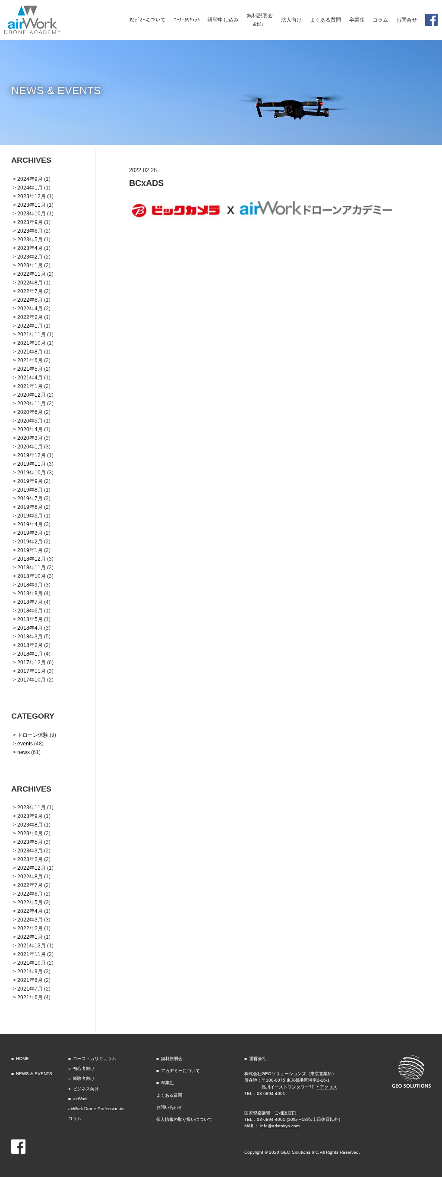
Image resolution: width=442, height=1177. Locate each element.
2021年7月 (30, 988)
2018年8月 (30, 593)
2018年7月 (30, 602)
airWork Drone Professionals (96, 1108)
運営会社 (257, 1058)
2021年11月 (31, 334)
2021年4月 (30, 377)
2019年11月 (31, 464)
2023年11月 (31, 205)
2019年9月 (30, 481)
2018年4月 (30, 628)
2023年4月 (30, 248)
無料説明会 (172, 1058)
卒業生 (167, 1082)
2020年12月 (31, 395)
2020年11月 (31, 403)
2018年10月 (31, 576)
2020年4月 (30, 429)
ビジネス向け (86, 1088)
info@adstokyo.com (280, 1125)
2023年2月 (30, 256)
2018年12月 (31, 559)
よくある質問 (169, 1095)
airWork (80, 1098)
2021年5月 (30, 369)
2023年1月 (30, 265)
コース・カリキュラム (94, 1058)
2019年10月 (31, 472)
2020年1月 (30, 446)
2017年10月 (31, 679)
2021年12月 (31, 945)
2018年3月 (30, 636)
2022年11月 (31, 274)
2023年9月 (30, 222)
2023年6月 (30, 231)
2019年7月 (30, 498)
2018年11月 (31, 567)
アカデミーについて (180, 1070)
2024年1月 (30, 187)
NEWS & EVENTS (34, 1073)
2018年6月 (30, 610)
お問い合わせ (169, 1107)
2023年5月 (30, 239)
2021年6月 (30, 360)
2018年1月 (30, 653)
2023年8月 (30, 824)
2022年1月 (30, 325)
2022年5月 (30, 902)
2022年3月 (30, 919)
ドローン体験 (32, 735)
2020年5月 (30, 420)
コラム (74, 1118)
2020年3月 (30, 438)
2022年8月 (30, 282)
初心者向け (84, 1068)
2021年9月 (30, 971)
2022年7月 (30, 291)
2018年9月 (30, 584)
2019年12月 (31, 455)
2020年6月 (30, 412)
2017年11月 (31, 671)
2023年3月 (30, 850)
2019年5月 (30, 515)
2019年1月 (30, 550)
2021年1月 (30, 386)
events (25, 743)
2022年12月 (31, 868)
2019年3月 (30, 533)
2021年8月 (30, 351)
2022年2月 (30, 317)
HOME (22, 1058)
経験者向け (84, 1078)
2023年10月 (31, 213)
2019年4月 (30, 524)
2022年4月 (30, 308)
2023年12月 (31, 196)
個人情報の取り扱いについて (184, 1119)
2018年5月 (30, 619)
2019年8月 (30, 489)
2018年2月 (30, 645)
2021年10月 (31, 343)
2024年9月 (30, 179)
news (23, 752)
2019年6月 (30, 507)
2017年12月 (31, 662)
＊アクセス (326, 1087)
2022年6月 (30, 300)
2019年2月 (30, 541)
